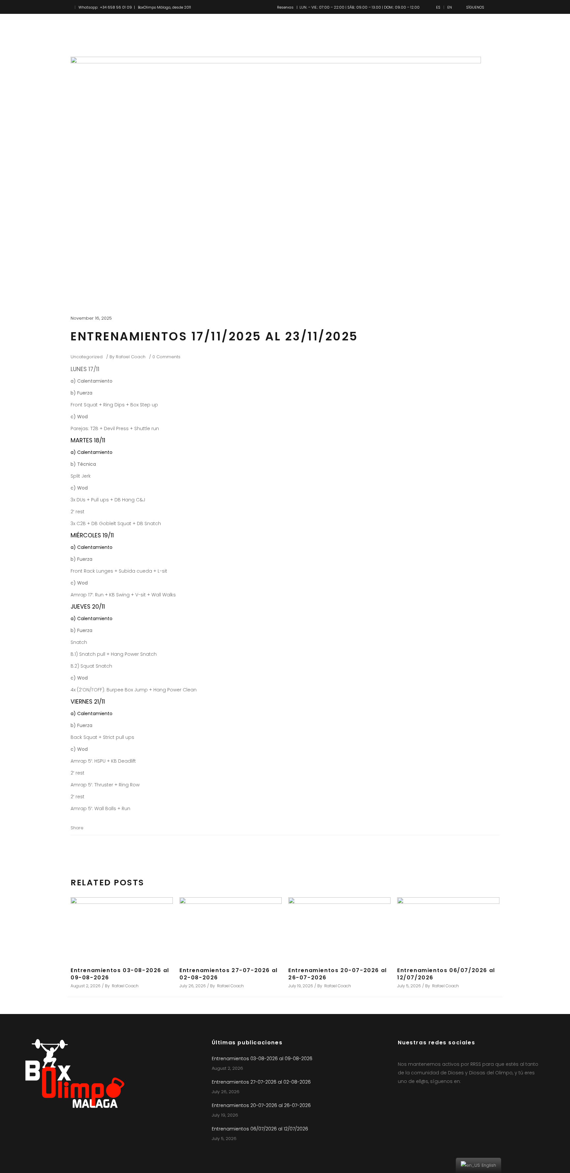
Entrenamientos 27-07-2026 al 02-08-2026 (228, 974)
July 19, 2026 (300, 986)
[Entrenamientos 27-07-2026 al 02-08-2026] (230, 928)
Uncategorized (87, 357)
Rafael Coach (130, 357)
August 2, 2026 (86, 986)
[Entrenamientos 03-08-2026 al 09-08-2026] (122, 928)
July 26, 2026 (192, 986)
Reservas (285, 7)
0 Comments (166, 357)
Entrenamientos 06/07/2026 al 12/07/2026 (446, 974)
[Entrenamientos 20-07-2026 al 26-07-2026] (339, 928)
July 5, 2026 (409, 986)
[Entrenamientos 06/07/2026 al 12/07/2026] (448, 928)
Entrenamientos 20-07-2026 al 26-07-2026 (337, 974)
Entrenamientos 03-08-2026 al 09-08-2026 (120, 974)
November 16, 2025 (91, 318)
